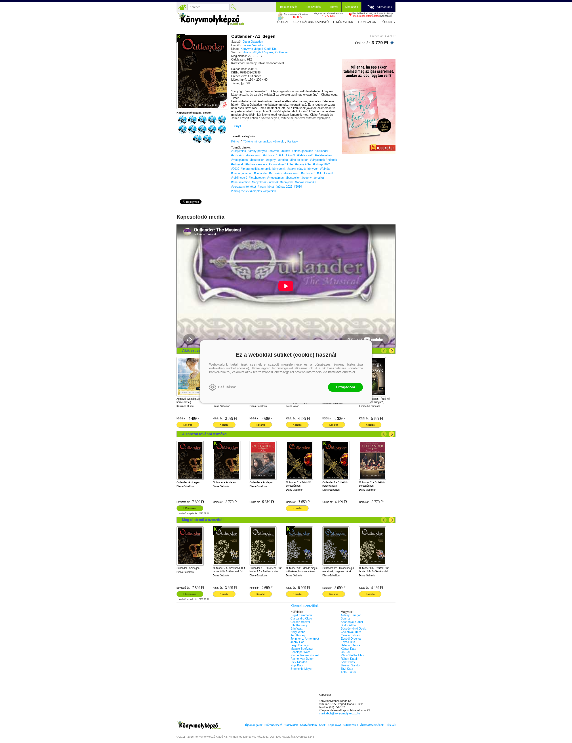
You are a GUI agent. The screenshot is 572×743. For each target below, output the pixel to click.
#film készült (287, 155)
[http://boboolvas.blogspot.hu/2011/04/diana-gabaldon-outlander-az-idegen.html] (212, 129)
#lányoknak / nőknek (323, 159)
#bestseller (257, 159)
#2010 (235, 168)
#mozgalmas (239, 159)
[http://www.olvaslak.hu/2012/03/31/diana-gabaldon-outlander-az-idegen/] (192, 129)
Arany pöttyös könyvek (258, 52)
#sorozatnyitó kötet (281, 164)
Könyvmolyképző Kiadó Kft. (259, 48)
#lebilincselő (305, 155)
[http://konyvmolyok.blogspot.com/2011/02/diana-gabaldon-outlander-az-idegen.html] (182, 119)
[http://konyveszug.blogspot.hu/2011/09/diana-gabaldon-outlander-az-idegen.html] (182, 129)
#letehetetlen (323, 155)
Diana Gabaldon (252, 41)
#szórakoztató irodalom (246, 155)
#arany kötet (303, 164)
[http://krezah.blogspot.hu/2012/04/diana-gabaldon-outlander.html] (221, 129)
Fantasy (292, 141)
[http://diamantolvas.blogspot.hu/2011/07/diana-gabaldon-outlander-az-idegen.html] (221, 119)
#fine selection (299, 159)
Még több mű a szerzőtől (202, 520)
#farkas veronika (256, 164)
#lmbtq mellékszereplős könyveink (263, 168)
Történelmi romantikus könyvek (263, 141)
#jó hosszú (270, 155)
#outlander (321, 151)
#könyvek (237, 164)
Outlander (281, 52)
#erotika (283, 159)
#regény (270, 159)
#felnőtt (285, 151)
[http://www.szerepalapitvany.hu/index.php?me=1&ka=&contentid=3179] (202, 129)
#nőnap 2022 (321, 164)
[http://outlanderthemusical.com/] (207, 139)
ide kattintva (331, 372)
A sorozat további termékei (204, 434)
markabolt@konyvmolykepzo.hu (339, 713)
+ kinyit (236, 126)
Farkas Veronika (252, 45)
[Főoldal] (182, 7)
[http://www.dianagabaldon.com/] (197, 139)
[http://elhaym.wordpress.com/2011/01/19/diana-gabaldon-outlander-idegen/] (212, 119)
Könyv (235, 141)
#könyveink (238, 151)
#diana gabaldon (302, 151)
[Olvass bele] (220, 101)
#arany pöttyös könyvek (263, 151)
